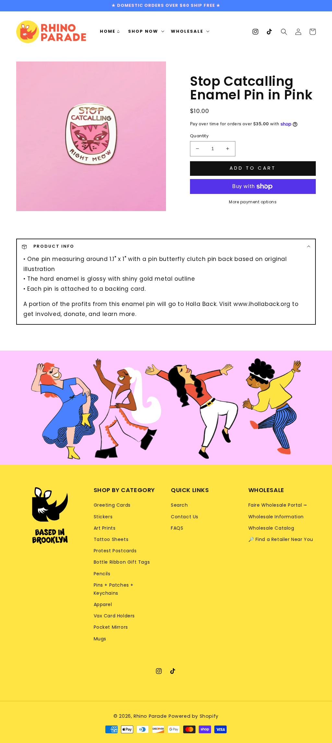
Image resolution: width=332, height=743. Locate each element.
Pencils (102, 573)
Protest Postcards (115, 550)
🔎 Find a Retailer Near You (281, 539)
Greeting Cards (112, 505)
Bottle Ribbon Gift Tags (122, 562)
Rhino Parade (150, 716)
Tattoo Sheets (111, 539)
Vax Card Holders (114, 616)
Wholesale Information (276, 516)
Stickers (103, 516)
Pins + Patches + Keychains (114, 589)
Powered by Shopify (194, 716)
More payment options (253, 202)
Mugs (100, 639)
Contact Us (184, 516)
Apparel (103, 604)
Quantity (199, 136)
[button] (284, 31)
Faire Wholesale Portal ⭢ (277, 505)
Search (179, 505)
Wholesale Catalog (271, 528)
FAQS (177, 528)
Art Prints (105, 528)
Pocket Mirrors (111, 627)
